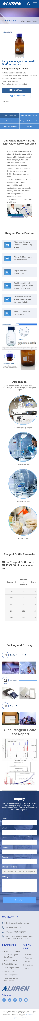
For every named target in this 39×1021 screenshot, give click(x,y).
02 (5, 680)
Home (28, 21)
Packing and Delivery (9, 126)
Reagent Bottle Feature (29, 115)
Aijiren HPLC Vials (19, 1018)
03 (5, 706)
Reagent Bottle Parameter (29, 121)
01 (5, 655)
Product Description (9, 115)
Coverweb (30, 1015)
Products (35, 21)
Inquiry (29, 126)
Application (9, 121)
